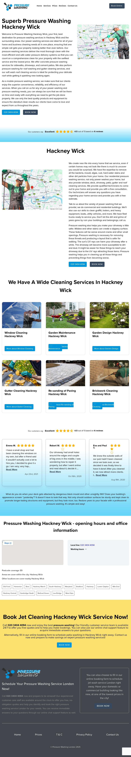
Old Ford (6, 587)
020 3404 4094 (11, 112)
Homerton (18, 587)
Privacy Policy (84, 734)
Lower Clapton (103, 587)
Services (47, 6)
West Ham (69, 593)
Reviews (62, 6)
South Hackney (55, 587)
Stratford (79, 587)
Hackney (90, 587)
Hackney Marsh (39, 587)
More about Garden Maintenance (58, 347)
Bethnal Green (43, 593)
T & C (59, 734)
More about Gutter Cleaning (19, 406)
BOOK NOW (30, 112)
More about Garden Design (106, 348)
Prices (54, 6)
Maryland (68, 587)
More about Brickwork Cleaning (103, 405)
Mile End (116, 587)
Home (39, 6)
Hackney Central (9, 593)
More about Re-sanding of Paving (61, 405)
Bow (27, 587)
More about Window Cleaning (20, 348)
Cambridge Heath (27, 593)
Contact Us (72, 6)
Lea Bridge (57, 593)
